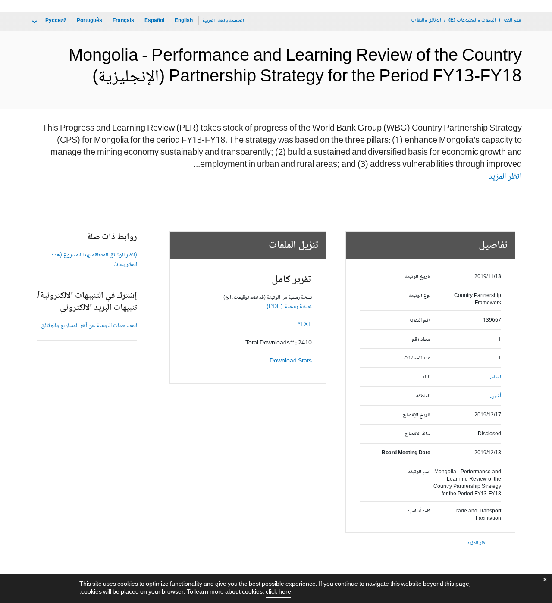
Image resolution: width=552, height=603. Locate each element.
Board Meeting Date (406, 453)
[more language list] (33, 22)
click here (278, 592)
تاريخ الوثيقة (417, 277)
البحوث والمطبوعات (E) (472, 20)
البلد (426, 377)
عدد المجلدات (417, 358)
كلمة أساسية (418, 511)
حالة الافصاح (417, 434)
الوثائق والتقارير (426, 20)
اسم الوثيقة (419, 472)
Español (154, 20)
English (184, 20)
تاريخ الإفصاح (416, 415)
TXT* (305, 325)
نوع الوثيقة (419, 296)
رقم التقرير (419, 320)
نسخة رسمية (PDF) (289, 307)
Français (123, 20)
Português (89, 20)
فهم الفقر (512, 20)
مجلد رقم (421, 339)
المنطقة (423, 396)
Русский (55, 20)
